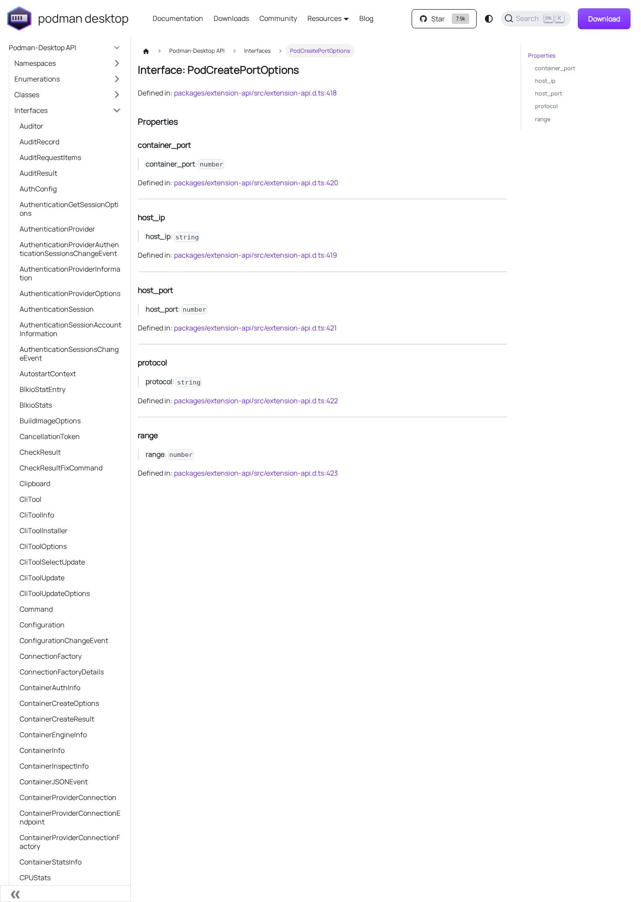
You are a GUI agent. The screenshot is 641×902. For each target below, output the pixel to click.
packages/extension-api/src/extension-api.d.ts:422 (256, 400)
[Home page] (146, 51)
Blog (366, 18)
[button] (67, 63)
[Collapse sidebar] (65, 893)
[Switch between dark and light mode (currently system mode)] (489, 19)
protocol (546, 106)
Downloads (231, 18)
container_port (555, 68)
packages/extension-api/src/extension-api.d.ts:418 (255, 93)
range (542, 119)
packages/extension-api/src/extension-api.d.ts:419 (255, 255)
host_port (548, 93)
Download (604, 19)
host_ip (545, 81)
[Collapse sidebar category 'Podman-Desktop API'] (116, 47)
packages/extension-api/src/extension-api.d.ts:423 (256, 473)
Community (278, 18)
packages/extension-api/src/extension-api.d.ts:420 (256, 182)
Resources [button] (324, 18)
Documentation (178, 18)
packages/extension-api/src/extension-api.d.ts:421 (255, 328)
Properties (542, 55)
